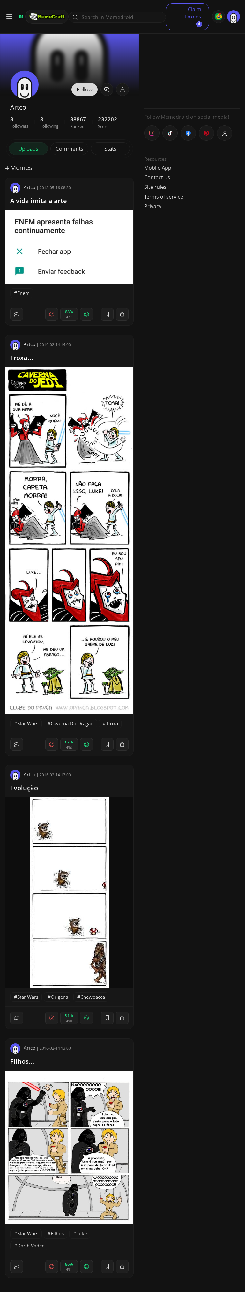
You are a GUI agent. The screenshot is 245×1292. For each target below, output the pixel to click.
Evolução (24, 788)
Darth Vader (30, 1245)
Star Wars (27, 723)
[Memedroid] (20, 16)
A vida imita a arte (38, 200)
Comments (69, 148)
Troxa (112, 723)
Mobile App (157, 167)
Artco (29, 187)
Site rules (155, 186)
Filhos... (22, 1061)
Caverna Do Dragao (72, 723)
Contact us (157, 177)
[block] (122, 314)
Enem (23, 293)
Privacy (152, 206)
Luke (81, 1233)
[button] (122, 89)
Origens (59, 997)
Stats (110, 148)
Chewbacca (92, 997)
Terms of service (163, 196)
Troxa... (21, 357)
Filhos (57, 1233)
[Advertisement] (192, 63)
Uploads (28, 148)
